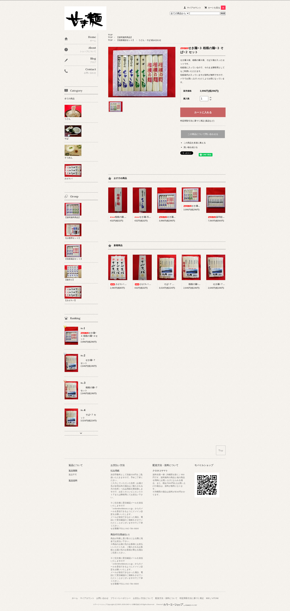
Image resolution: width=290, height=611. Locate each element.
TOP (110, 34)
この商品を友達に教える (195, 142)
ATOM (215, 598)
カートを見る (216, 7)
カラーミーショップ (100, 604)
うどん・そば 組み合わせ (149, 40)
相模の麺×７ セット (198, 284)
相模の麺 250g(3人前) (125, 217)
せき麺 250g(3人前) (148, 217)
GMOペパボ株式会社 (132, 604)
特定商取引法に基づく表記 (192, 598)
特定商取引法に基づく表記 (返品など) (197, 120)
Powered (159, 604)
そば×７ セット (171, 284)
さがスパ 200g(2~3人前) (152, 284)
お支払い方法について (143, 598)
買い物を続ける (191, 147)
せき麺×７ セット (221, 284)
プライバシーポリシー (121, 598)
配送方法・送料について (166, 598)
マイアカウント (194, 7)
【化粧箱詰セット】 (125, 40)
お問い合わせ (102, 598)
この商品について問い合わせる (203, 134)
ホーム (75, 598)
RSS (208, 598)
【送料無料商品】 (124, 37)
